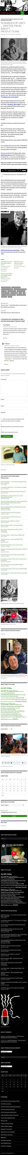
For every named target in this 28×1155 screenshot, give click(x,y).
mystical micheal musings (7, 1123)
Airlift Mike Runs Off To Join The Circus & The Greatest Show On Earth (12, 496)
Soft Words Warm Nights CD (8, 294)
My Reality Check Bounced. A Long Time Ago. (12, 545)
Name (3, 399)
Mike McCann (14, 293)
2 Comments (18, 34)
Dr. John (10, 696)
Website (3, 412)
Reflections (3, 1137)
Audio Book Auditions (7, 289)
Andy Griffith (3, 693)
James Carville (20, 698)
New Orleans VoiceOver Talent (8, 709)
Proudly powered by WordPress (7, 1153)
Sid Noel (10, 715)
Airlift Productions (9, 691)
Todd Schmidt (4, 717)
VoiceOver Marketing (12, 717)
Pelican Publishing (5, 712)
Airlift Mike (6, 688)
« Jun (2, 795)
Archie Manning (10, 693)
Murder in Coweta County (8, 708)
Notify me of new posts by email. (9, 432)
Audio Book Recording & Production (10, 19)
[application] (14, 170)
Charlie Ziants (4, 696)
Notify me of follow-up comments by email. (12, 426)
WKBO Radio (4, 719)
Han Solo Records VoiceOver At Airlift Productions (13, 491)
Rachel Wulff (13, 714)
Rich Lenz (18, 714)
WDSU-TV (24, 717)
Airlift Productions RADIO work (8, 1112)
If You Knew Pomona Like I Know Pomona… (11, 516)
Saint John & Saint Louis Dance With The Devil (12, 564)
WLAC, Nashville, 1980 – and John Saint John (12, 525)
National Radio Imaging (6, 1126)
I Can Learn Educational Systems (8, 697)
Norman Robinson (19, 711)
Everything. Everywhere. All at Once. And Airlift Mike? (14, 568)
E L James (4, 291)
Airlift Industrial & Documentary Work (10, 1101)
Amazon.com (21, 691)
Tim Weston (20, 715)
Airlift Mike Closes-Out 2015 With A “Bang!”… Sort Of (6, 263)
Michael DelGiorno (11, 701)
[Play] (3, 170)
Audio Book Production (20, 289)
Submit (14, 816)
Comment (4, 379)
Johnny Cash (3, 699)
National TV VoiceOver (6, 1129)
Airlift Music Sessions (6, 1104)
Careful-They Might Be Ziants (8, 1118)
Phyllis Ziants (13, 712)
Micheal (12, 34)
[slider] (24, 170)
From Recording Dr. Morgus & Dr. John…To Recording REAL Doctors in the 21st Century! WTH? (14, 502)
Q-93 (20, 293)
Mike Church (19, 704)
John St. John (24, 699)
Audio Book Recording (19, 694)
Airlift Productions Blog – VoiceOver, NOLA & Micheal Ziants (11, 13)
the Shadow (15, 715)
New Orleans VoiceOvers (7, 1134)
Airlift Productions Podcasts (8, 1109)
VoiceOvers (19, 717)
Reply (6, 338)
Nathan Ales (17, 708)
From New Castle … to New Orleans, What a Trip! (12, 535)
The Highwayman (21, 294)
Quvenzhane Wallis (5, 714)
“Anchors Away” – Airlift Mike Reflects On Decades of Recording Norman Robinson (14, 305)
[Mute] (21, 170)
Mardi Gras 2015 (11, 291)
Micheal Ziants (5, 293)
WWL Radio (10, 719)
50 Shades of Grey (6, 287)
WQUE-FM (4, 296)
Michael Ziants (21, 291)
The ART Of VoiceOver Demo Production (11, 512)
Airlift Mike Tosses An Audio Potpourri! (10, 311)
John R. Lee (9, 699)
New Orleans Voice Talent (7, 711)
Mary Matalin (4, 701)
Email (2, 406)
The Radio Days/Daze (6, 1140)
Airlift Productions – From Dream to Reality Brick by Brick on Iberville (12, 1037)
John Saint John (16, 699)
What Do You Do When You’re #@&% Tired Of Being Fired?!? (6, 275)
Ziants (10, 296)
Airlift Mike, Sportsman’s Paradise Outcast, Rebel (12, 554)
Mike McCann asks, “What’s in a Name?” (10, 521)
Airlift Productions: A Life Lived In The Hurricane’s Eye (14, 573)
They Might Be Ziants (6, 1143)
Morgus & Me (4, 1120)
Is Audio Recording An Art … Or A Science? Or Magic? (14, 487)
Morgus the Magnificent (16, 706)
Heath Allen (15, 696)
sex (24, 293)
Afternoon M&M (16, 287)
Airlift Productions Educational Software (11, 1106)
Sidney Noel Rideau (5, 715)
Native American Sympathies (8, 1132)
